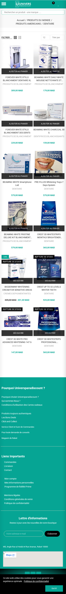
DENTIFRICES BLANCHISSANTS (49, 136)
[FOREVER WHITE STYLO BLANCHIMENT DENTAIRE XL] (17, 58)
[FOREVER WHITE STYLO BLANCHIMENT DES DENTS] (17, 111)
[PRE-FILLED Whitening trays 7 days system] (49, 163)
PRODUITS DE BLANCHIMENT (17, 84)
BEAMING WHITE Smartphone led (17, 183)
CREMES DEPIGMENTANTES (17, 293)
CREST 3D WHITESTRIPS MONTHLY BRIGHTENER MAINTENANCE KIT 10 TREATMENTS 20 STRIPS (49, 236)
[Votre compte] (62, 4)
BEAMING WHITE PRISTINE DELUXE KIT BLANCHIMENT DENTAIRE (17, 236)
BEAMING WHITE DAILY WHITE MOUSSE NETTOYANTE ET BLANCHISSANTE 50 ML (49, 79)
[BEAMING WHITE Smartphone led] (17, 163)
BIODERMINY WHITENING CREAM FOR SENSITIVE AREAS (17, 288)
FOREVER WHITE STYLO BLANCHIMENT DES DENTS (17, 131)
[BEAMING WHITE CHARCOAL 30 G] (49, 111)
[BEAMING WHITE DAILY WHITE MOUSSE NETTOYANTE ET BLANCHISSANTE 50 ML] (49, 58)
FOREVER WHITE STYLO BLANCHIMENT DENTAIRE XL (17, 79)
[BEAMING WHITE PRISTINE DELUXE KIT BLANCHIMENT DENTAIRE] (17, 215)
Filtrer (6, 37)
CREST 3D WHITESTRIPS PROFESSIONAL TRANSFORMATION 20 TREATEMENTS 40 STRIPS (48, 341)
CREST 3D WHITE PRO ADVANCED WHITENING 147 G (17, 340)
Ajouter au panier (18, 71)
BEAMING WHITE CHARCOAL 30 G (48, 131)
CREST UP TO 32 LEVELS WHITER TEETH (49, 288)
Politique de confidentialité (36, 581)
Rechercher (60, 12)
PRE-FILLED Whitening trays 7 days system (49, 183)
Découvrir (18, 281)
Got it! (54, 588)
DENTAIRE (17, 189)
